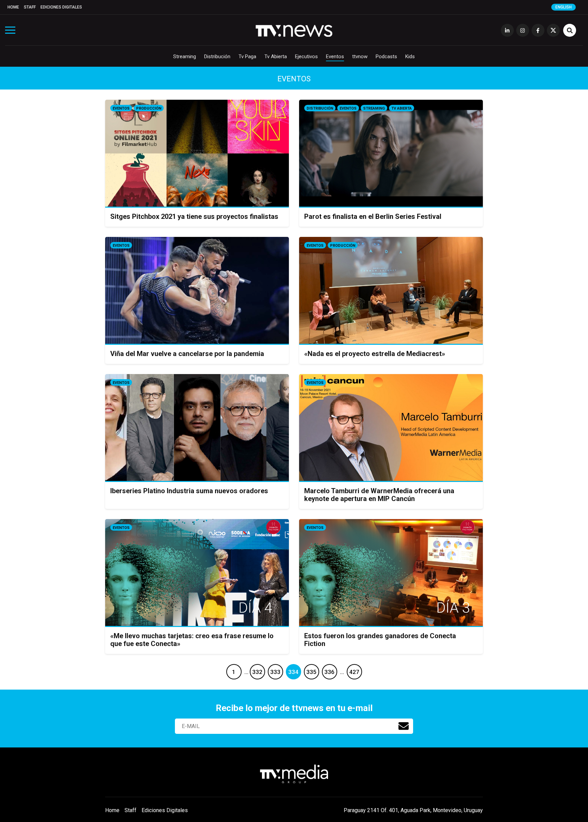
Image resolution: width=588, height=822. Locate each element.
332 (257, 671)
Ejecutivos (306, 56)
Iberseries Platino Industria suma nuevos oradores (189, 491)
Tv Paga (247, 56)
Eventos (335, 56)
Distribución (217, 56)
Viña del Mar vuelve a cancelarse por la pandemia (187, 354)
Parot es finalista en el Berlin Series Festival (372, 216)
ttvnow (360, 56)
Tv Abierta (275, 56)
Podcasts (386, 56)
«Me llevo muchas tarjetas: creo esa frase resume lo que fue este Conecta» (192, 640)
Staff (30, 7)
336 (329, 671)
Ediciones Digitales (61, 7)
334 (293, 671)
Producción (148, 108)
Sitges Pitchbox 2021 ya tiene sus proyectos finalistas (194, 216)
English (563, 7)
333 (275, 671)
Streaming (184, 56)
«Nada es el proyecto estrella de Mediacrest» (374, 354)
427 (354, 671)
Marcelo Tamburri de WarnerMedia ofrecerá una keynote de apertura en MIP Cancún (379, 495)
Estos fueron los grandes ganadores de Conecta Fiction (380, 640)
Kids (410, 56)
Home (13, 7)
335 (311, 671)
